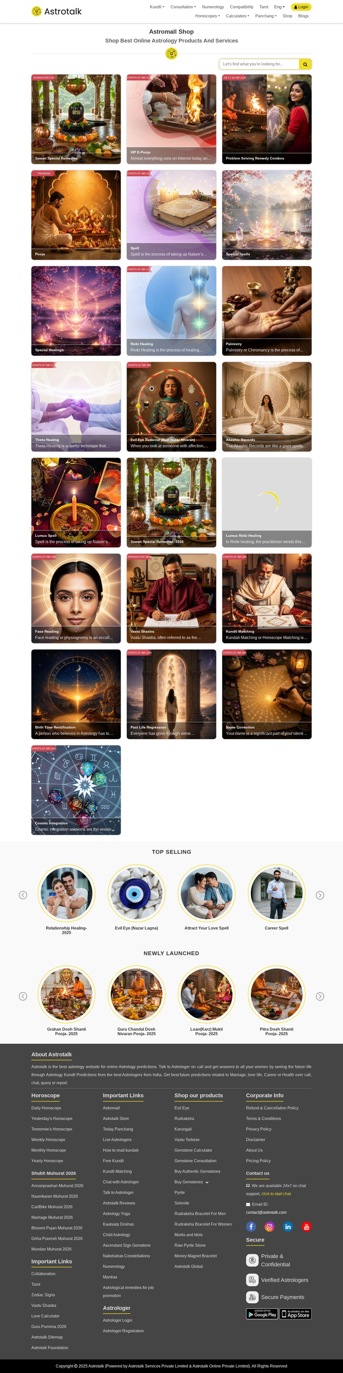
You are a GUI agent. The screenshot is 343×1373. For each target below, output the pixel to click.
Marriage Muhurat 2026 (52, 1217)
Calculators (236, 16)
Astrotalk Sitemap (47, 1337)
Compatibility (241, 7)
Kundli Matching (117, 1171)
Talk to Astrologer (118, 1192)
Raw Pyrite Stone (190, 1245)
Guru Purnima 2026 (48, 1326)
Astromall (111, 1108)
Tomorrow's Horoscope (51, 1129)
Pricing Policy (258, 1161)
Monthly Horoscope (48, 1150)
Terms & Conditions (263, 1118)
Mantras (110, 1277)
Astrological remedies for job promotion (128, 1291)
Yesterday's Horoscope (52, 1118)
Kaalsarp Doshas (118, 1224)
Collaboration (43, 1274)
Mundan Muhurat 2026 (51, 1249)
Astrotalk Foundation (49, 1348)
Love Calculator (45, 1316)
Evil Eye (182, 1108)
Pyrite (180, 1192)
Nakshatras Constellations (126, 1256)
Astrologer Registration (123, 1331)
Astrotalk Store (116, 1118)
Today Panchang (118, 1129)
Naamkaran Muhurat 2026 (54, 1196)
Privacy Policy (258, 1129)
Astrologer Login (117, 1320)
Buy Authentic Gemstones (197, 1171)
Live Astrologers (117, 1140)
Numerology (213, 7)
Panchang (264, 16)
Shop (287, 16)
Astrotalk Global (189, 1266)
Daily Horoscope (46, 1108)
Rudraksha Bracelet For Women (203, 1224)
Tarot (263, 7)
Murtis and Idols (189, 1235)
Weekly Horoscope (48, 1140)
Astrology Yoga (116, 1214)
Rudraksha (184, 1118)
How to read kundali (121, 1150)
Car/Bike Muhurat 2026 (52, 1207)
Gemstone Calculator (193, 1150)
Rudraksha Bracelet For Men (200, 1214)
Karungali (183, 1129)
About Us (254, 1150)
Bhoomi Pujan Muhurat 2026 (56, 1228)
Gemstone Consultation (195, 1161)
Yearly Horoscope (47, 1161)
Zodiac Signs (43, 1295)
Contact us (257, 1173)
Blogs (303, 16)
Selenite (182, 1203)
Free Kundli (113, 1161)
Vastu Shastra (43, 1305)
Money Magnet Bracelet (196, 1256)
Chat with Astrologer (121, 1182)
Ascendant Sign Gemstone (127, 1245)
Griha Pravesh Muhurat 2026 (57, 1238)
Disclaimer (255, 1140)
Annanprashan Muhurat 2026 (57, 1186)
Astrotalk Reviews (119, 1203)
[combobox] (265, 64)
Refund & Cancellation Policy (272, 1108)
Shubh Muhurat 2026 (53, 1173)
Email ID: (266, 1208)
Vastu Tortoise (187, 1140)
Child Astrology (116, 1235)
